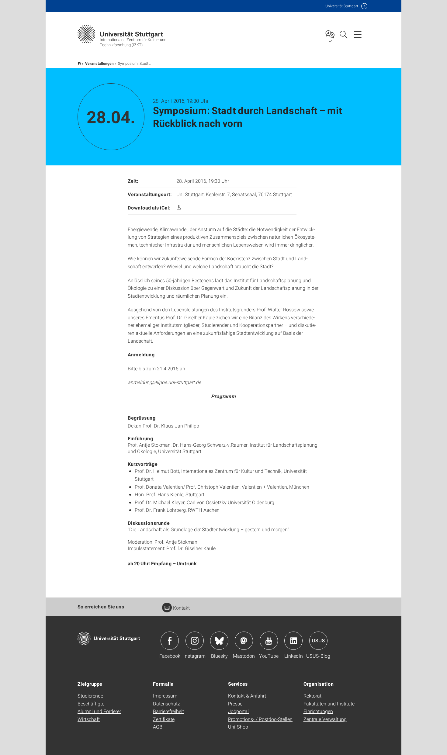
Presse (235, 703)
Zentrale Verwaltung (325, 719)
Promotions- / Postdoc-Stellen (260, 719)
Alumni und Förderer (99, 711)
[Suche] (343, 34)
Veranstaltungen (99, 63)
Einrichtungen (318, 711)
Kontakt (181, 607)
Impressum (165, 695)
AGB (157, 726)
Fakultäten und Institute (329, 703)
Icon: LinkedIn (293, 641)
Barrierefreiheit (168, 711)
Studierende (90, 695)
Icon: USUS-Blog (318, 641)
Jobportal (238, 711)
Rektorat (312, 695)
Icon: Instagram (194, 641)
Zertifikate (164, 719)
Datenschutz (166, 703)
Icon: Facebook (170, 641)
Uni (341, 6)
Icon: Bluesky (219, 641)
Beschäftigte (91, 703)
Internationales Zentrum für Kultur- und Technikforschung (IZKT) (79, 63)
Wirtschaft (89, 719)
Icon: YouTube (269, 641)
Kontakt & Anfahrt (247, 695)
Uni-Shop (238, 726)
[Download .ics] (178, 207)
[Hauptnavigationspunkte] (357, 34)
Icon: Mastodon (244, 641)
